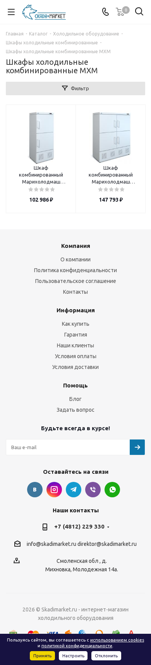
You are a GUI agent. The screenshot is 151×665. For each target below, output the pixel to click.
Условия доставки (75, 367)
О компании (75, 259)
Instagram (54, 489)
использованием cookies (117, 640)
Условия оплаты (75, 356)
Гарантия (75, 335)
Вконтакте (35, 489)
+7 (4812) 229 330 (79, 526)
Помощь (75, 385)
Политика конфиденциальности (75, 270)
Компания (75, 245)
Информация (76, 310)
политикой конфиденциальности (76, 645)
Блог (75, 399)
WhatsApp (112, 489)
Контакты (75, 292)
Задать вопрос (75, 410)
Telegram (73, 489)
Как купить (75, 324)
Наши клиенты (75, 345)
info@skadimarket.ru (51, 544)
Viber (93, 489)
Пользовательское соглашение (75, 281)
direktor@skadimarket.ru (107, 544)
